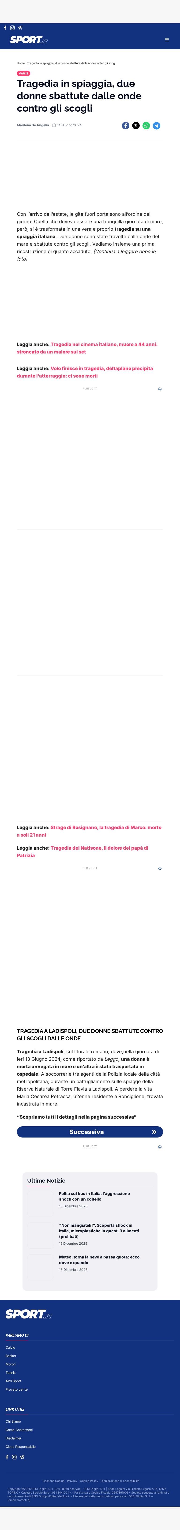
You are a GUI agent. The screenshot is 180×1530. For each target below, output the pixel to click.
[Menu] (167, 39)
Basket (11, 1356)
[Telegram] (21, 27)
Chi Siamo (13, 1421)
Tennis (10, 1373)
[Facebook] (6, 27)
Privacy (72, 1481)
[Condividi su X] (136, 125)
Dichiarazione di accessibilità (120, 1481)
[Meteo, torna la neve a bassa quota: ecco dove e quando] (40, 1267)
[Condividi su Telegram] (156, 125)
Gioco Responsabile (21, 1447)
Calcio (10, 1347)
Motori (10, 1364)
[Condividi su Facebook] (125, 125)
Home (21, 63)
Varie (23, 73)
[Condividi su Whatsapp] (146, 125)
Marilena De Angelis (33, 125)
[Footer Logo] (90, 1314)
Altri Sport (13, 1381)
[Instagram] (13, 27)
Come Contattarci (19, 1430)
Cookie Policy (89, 1481)
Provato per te (17, 1389)
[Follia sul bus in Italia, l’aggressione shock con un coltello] (40, 1204)
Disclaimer (13, 1438)
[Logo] (29, 39)
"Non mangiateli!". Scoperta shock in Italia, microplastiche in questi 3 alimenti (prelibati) (99, 1231)
